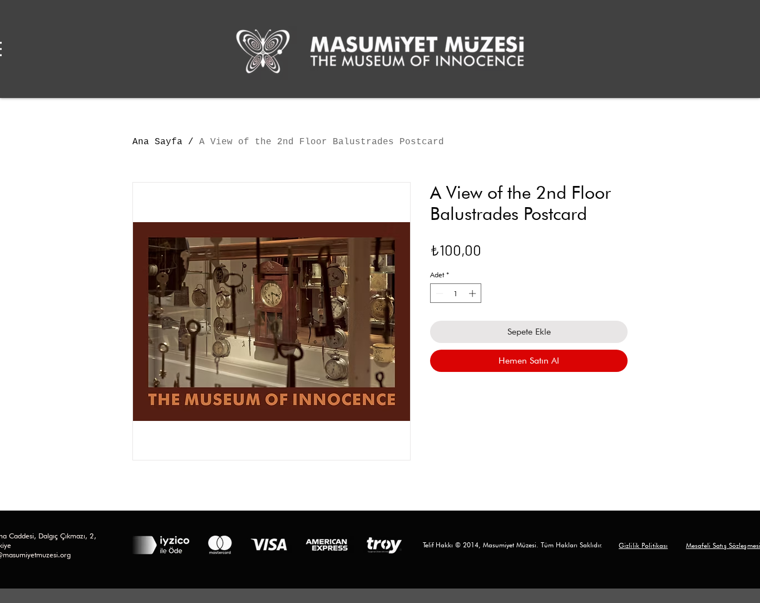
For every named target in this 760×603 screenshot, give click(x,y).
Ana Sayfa (157, 142)
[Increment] (473, 293)
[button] (643, 545)
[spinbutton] (456, 293)
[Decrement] (438, 293)
